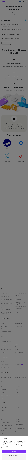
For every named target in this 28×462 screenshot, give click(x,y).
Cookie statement (5, 447)
